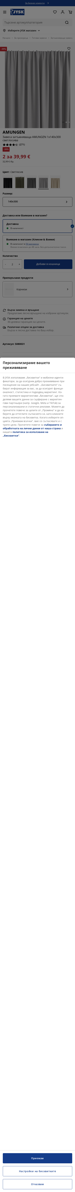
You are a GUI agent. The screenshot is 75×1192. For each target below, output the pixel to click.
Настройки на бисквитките (37, 1171)
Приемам (37, 1158)
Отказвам (37, 1184)
